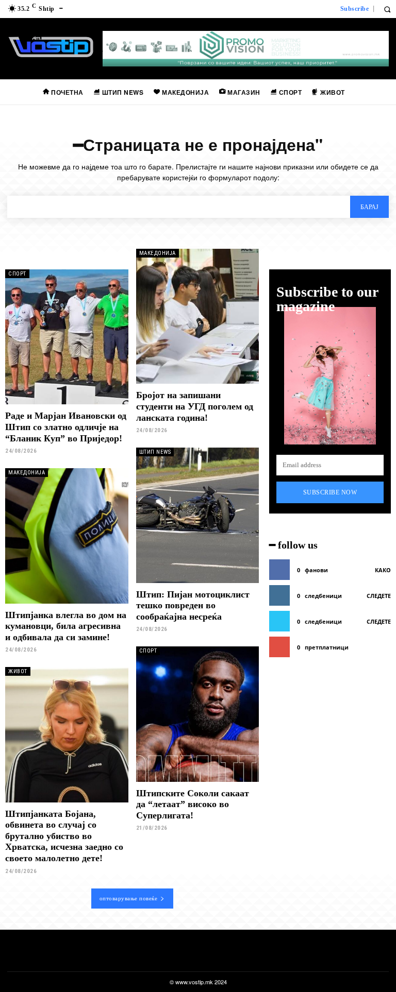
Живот (17, 671)
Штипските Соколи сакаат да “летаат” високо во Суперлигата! (192, 804)
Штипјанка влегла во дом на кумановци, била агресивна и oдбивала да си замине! (65, 626)
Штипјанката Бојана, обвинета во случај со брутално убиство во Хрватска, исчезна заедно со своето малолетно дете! (64, 836)
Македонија (157, 253)
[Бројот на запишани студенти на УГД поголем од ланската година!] (197, 316)
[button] (387, 9)
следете (379, 596)
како (383, 570)
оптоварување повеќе (129, 898)
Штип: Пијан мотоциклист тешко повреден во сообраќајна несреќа (193, 605)
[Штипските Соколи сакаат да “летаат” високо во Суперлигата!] (197, 713)
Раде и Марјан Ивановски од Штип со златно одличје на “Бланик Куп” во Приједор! (65, 427)
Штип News (155, 452)
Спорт (17, 273)
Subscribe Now (330, 492)
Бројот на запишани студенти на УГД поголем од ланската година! (194, 406)
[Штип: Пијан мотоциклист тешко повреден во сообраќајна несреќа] (197, 515)
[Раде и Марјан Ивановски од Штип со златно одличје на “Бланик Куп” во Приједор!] (66, 336)
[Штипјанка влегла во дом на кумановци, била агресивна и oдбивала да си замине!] (66, 535)
